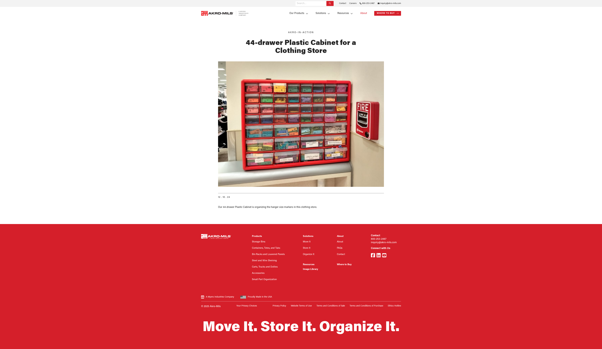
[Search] (330, 3)
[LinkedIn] (379, 255)
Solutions (321, 13)
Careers (352, 3)
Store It (306, 248)
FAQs (339, 248)
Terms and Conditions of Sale (331, 306)
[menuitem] (297, 13)
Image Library (310, 269)
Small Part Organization (264, 279)
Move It (307, 242)
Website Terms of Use (301, 306)
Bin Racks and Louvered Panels (268, 254)
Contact (342, 3)
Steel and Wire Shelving (264, 261)
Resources (343, 13)
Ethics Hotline (394, 306)
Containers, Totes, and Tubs (266, 248)
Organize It (308, 254)
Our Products (296, 13)
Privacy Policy (279, 306)
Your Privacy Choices (246, 306)
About (363, 13)
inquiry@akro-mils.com (384, 242)
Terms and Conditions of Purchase (366, 306)
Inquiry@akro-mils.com (390, 3)
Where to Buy (386, 13)
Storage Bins (258, 242)
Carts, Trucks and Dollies (265, 267)
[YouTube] (384, 255)
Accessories (258, 273)
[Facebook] (373, 255)
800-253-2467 (368, 3)
